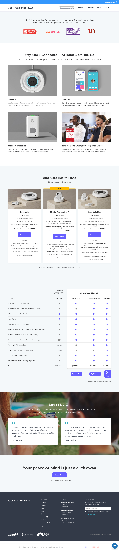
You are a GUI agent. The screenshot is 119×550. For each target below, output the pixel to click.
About (42, 511)
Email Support (65, 506)
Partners (43, 517)
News (42, 514)
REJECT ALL (95, 547)
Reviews (91, 7)
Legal (42, 526)
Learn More (24, 235)
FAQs (99, 7)
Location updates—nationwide (95, 259)
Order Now (59, 475)
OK (86, 547)
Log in (107, 7)
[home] (21, 8)
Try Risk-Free (76, 374)
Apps (42, 508)
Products (81, 7)
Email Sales (64, 514)
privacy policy (105, 511)
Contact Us (44, 520)
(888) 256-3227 (66, 504)
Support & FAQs (46, 523)
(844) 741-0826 (66, 512)
